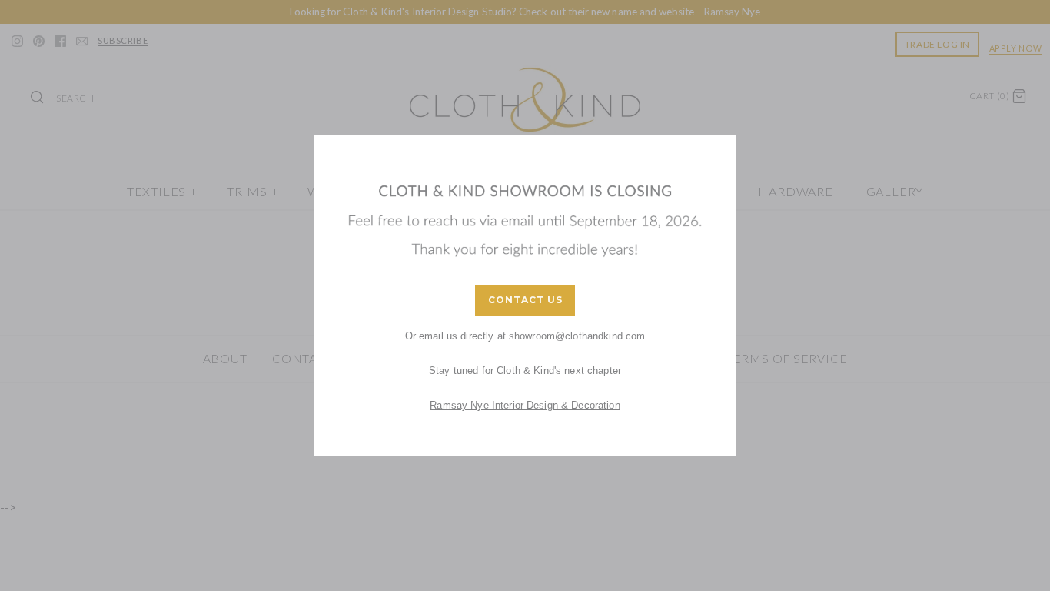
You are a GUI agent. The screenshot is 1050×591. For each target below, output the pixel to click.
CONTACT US (525, 300)
